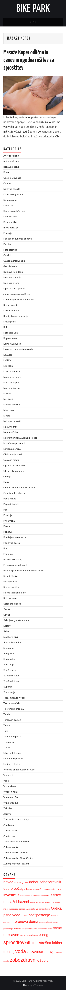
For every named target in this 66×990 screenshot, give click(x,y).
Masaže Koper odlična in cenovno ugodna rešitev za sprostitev (28, 60)
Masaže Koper (11, 382)
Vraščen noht (10, 791)
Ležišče (7, 360)
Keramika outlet (11, 310)
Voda (6, 780)
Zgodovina (9, 836)
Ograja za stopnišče (14, 465)
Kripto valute (10, 338)
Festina (7, 244)
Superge (8, 686)
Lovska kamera (11, 371)
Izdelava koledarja (13, 272)
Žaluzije (7, 808)
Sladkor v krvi (10, 637)
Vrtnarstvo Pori (11, 797)
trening (9, 952)
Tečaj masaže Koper (14, 697)
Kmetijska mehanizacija (15, 316)
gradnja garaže (54, 889)
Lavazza (7, 354)
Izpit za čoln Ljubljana (14, 288)
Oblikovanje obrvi (12, 454)
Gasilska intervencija (14, 260)
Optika (6, 482)
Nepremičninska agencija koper (20, 437)
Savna (6, 609)
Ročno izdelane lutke (14, 592)
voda (20, 951)
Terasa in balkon (12, 719)
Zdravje (7, 814)
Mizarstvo (8, 410)
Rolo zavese (10, 598)
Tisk (5, 731)
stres (34, 943)
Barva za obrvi (11, 166)
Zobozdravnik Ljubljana (15, 852)
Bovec (6, 172)
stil (27, 943)
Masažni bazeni (11, 388)
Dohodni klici (10, 222)
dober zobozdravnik (45, 882)
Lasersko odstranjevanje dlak (19, 349)
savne (14, 935)
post (32, 915)
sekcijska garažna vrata (30, 935)
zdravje (50, 952)
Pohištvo (8, 531)
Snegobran (9, 653)
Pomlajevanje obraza (14, 537)
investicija (11, 895)
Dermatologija (10, 200)
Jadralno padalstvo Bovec (17, 294)
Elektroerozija (10, 227)
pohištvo (24, 916)
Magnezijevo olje (12, 377)
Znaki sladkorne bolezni (16, 841)
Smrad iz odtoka (12, 642)
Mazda (7, 393)
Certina (7, 183)
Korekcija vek (10, 332)
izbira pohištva (26, 896)
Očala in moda (11, 460)
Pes (5, 509)
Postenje (8, 554)
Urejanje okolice (11, 764)
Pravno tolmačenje (13, 559)
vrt (29, 952)
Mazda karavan (42, 902)
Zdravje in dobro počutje (16, 819)
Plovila (6, 526)
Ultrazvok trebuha (12, 753)
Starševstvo (9, 670)
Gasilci (6, 255)
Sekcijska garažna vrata (16, 620)
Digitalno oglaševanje (14, 211)
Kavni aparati (10, 305)
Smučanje (8, 648)
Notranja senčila (12, 448)
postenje (43, 915)
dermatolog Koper (21, 883)
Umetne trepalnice (13, 758)
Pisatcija (7, 515)
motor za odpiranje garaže (14, 909)
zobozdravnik (24, 960)
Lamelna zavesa (12, 343)
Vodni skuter (10, 786)
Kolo (5, 327)
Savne (6, 614)
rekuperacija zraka (29, 929)
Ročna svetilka (11, 587)
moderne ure (54, 902)
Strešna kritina (11, 681)
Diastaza (8, 205)
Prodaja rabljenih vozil (15, 565)
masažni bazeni (16, 902)
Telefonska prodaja (13, 708)
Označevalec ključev (14, 493)
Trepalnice (9, 742)
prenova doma (26, 921)
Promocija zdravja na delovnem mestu (23, 570)
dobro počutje (14, 888)
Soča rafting (9, 659)
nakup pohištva (32, 909)
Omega (7, 476)
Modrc (6, 415)
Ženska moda (10, 830)
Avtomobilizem (11, 161)
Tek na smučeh (11, 703)
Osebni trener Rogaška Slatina (19, 487)
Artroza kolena (11, 155)
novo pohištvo (44, 909)
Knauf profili (9, 321)
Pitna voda (9, 520)
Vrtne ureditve (10, 802)
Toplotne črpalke (12, 736)
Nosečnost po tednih (14, 443)
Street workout (11, 675)
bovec (8, 882)
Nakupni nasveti (11, 421)
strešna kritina (50, 943)
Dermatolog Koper (13, 194)
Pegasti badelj (10, 504)
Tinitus (6, 725)
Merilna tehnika (11, 404)
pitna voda (11, 915)
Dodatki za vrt (10, 216)
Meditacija (8, 399)
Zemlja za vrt (10, 825)
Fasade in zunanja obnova (17, 238)
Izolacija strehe (11, 283)
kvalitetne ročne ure (41, 896)
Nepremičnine (10, 432)
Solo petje (8, 664)
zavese (37, 952)
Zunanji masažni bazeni (16, 863)
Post (5, 548)
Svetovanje (9, 692)
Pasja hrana (9, 498)
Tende (6, 714)
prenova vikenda (45, 922)
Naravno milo (10, 426)
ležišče (55, 895)
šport (44, 960)
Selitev (6, 625)
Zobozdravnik (10, 847)
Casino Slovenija (12, 177)
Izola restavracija (12, 277)
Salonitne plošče (12, 603)
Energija (7, 233)
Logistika (8, 366)
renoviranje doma (45, 929)
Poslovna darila (11, 543)
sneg (44, 935)
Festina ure (31, 889)
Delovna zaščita (11, 189)
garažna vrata (42, 889)
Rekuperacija (10, 581)
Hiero (26, 985)
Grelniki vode (10, 266)
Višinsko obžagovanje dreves (19, 769)
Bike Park (33, 9)
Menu (33, 22)
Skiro (6, 631)
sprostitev (14, 942)
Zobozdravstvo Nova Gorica (18, 858)
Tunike (6, 747)
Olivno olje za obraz (14, 471)
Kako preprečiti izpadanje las (18, 299)
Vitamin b (8, 775)
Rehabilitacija (10, 576)
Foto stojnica (10, 249)
